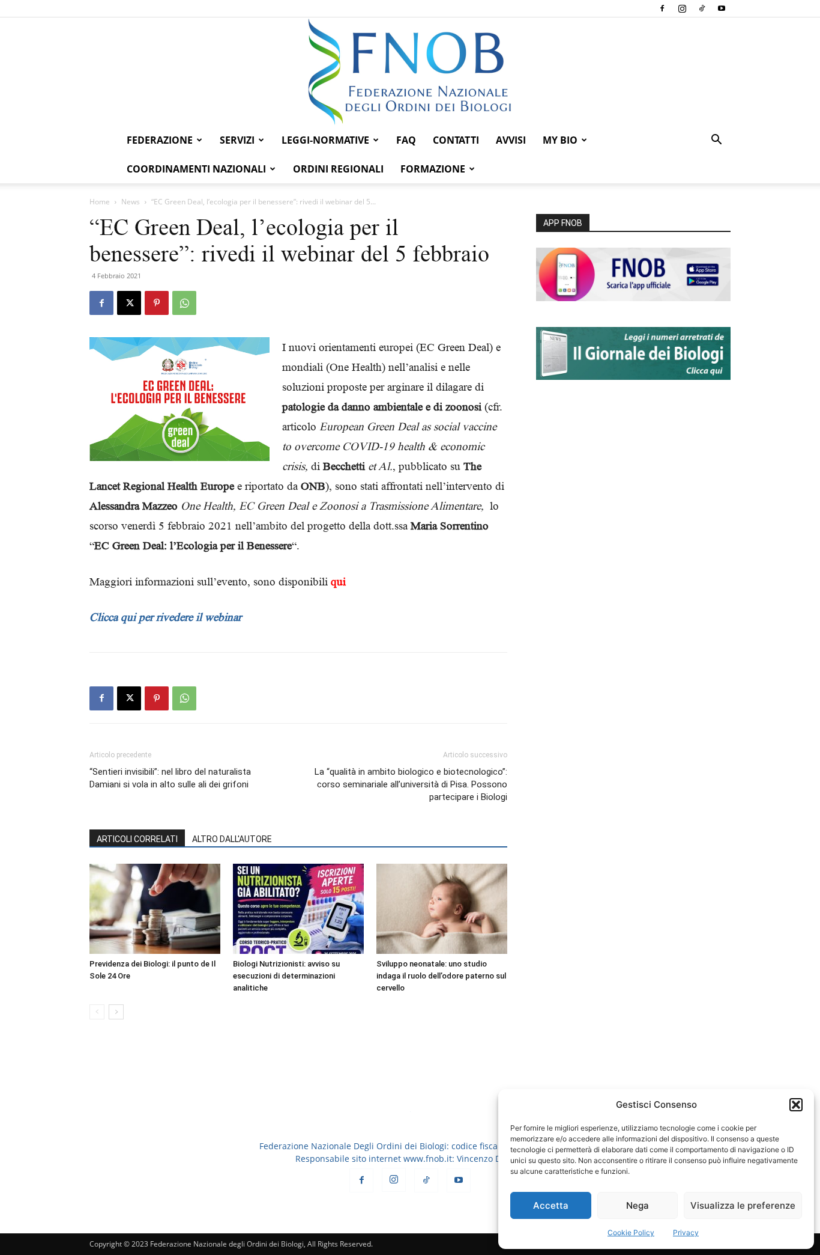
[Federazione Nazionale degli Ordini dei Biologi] (410, 71)
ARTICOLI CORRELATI (137, 839)
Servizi (237, 140)
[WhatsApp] (184, 303)
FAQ (406, 140)
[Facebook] (662, 8)
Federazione (160, 140)
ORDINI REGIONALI (338, 169)
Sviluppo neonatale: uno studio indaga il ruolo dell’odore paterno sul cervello (441, 975)
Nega (637, 1205)
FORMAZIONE (432, 169)
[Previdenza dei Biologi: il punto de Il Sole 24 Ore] (154, 909)
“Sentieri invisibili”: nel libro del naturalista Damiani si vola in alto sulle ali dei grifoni (170, 778)
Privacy (686, 1232)
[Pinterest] (157, 303)
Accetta (550, 1205)
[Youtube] (722, 8)
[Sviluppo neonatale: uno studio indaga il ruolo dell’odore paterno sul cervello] (441, 909)
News (130, 202)
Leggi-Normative (325, 140)
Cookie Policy (630, 1232)
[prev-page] (96, 1011)
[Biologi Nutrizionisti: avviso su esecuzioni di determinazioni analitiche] (298, 909)
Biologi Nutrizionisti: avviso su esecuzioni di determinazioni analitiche (286, 975)
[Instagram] (682, 8)
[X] (129, 303)
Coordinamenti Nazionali (196, 169)
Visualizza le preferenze (742, 1205)
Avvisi (511, 140)
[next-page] (116, 1011)
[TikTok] (702, 8)
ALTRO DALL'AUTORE (232, 839)
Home (99, 202)
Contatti (456, 140)
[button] (796, 1105)
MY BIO (560, 140)
